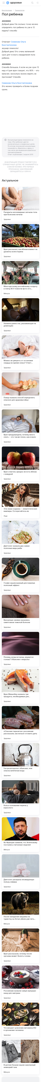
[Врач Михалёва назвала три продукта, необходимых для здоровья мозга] (20, 686)
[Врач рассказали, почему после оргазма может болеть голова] (20, 945)
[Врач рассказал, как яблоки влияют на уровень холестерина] (20, 241)
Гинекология (19, 10)
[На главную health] (15, 3)
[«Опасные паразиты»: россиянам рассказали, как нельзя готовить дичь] (20, 723)
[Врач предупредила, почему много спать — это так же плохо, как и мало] (20, 426)
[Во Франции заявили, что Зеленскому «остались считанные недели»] (20, 834)
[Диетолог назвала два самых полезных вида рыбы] (20, 538)
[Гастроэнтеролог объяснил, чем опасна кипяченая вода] (20, 760)
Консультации (7, 10)
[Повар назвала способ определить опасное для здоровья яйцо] (20, 389)
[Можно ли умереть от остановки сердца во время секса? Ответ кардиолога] (20, 352)
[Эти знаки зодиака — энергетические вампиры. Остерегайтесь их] (20, 501)
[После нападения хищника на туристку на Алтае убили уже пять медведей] (20, 908)
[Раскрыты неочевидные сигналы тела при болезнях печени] (20, 204)
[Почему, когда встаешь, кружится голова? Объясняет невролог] (20, 649)
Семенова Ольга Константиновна (17, 83)
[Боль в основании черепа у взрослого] (20, 797)
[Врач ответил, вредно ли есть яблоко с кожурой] (20, 464)
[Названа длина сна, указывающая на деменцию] (20, 315)
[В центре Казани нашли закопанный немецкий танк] (20, 1057)
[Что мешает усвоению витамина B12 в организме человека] (20, 1020)
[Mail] (7, 3)
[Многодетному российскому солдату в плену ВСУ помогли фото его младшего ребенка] (20, 278)
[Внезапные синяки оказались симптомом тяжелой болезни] (20, 612)
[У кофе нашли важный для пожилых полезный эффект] (20, 575)
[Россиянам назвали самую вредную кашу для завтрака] (20, 983)
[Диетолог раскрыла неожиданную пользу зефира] (20, 871)
